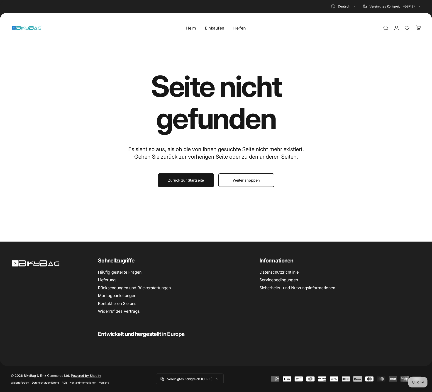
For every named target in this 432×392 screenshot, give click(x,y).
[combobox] (343, 6)
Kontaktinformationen (83, 382)
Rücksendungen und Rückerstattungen (134, 287)
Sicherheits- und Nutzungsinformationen (297, 287)
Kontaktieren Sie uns (117, 303)
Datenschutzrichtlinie (279, 272)
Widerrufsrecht (20, 382)
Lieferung (107, 279)
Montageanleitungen (117, 295)
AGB (64, 382)
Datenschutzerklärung (45, 382)
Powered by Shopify (86, 375)
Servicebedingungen (278, 279)
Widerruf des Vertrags (119, 311)
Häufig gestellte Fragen (120, 272)
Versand (104, 382)
